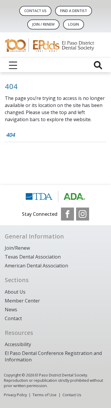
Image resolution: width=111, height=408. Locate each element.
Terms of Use (45, 394)
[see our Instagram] (82, 214)
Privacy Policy (15, 394)
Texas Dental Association (33, 257)
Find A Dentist (73, 10)
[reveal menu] (13, 65)
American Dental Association (36, 265)
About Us (15, 292)
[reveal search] (98, 65)
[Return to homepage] (55, 45)
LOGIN (73, 24)
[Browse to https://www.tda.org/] (55, 196)
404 (10, 134)
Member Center (22, 300)
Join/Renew (17, 248)
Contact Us (35, 10)
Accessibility (18, 344)
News (11, 309)
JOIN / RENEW (43, 24)
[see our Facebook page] (67, 214)
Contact (13, 318)
